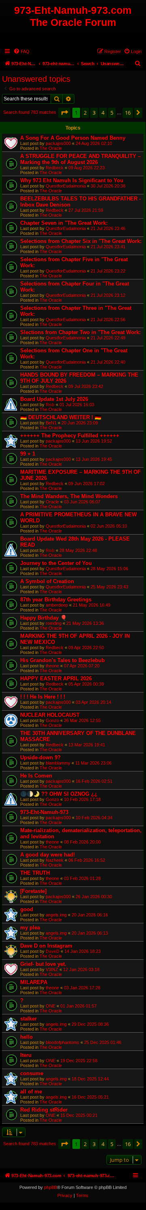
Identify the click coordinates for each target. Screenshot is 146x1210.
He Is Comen (36, 776)
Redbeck (54, 167)
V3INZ (52, 969)
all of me (31, 1092)
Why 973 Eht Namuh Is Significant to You (71, 180)
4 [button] (103, 112)
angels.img (56, 914)
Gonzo (52, 720)
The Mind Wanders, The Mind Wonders (69, 496)
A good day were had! (47, 855)
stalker (28, 1019)
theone (52, 665)
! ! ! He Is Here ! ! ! (42, 697)
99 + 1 (27, 454)
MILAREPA (33, 982)
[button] (64, 112)
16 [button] (128, 112)
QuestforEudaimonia (66, 185)
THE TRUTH (35, 873)
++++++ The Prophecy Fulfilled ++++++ (69, 435)
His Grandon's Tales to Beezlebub (62, 660)
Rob (50, 404)
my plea (30, 928)
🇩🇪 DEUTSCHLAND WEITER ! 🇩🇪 (60, 417)
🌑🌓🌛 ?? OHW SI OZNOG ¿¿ (58, 794)
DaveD (52, 951)
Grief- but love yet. (43, 964)
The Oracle (51, 148)
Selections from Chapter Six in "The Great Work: (81, 241)
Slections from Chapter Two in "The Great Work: (80, 332)
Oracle (52, 501)
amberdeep (57, 605)
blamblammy (58, 763)
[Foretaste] (33, 891)
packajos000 (58, 143)
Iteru (26, 1055)
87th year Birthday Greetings (55, 599)
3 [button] (94, 112)
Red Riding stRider (44, 1110)
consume (31, 1073)
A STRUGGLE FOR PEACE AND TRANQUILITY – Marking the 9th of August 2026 (80, 159)
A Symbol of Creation (47, 581)
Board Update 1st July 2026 (54, 399)
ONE (50, 1005)
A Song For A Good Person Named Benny (72, 138)
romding (53, 623)
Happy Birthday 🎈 (43, 618)
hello (26, 1037)
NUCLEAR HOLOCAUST (50, 715)
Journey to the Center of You (56, 563)
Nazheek (54, 860)
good (26, 909)
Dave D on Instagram (46, 946)
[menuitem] (21, 51)
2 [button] (85, 112)
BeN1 (51, 422)
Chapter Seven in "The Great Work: (64, 223)
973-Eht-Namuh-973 (44, 812)
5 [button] (111, 112)
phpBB (50, 1187)
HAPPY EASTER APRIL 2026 (56, 678)
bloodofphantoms (62, 1042)
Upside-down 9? (40, 757)
